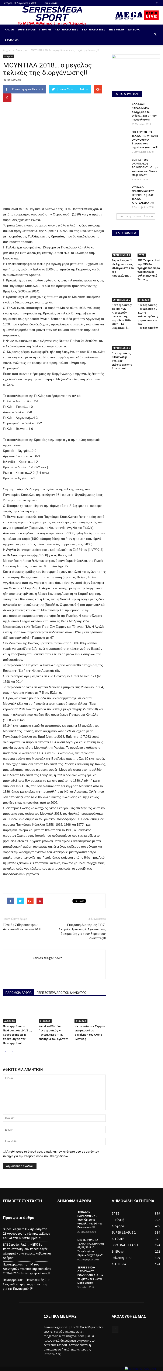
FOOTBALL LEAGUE (125, 1245)
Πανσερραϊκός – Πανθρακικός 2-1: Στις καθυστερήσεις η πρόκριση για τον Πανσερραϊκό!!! (17, 1035)
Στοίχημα (11, 39)
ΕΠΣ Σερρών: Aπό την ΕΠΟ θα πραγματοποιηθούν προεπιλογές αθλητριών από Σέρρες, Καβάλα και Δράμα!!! (27, 1251)
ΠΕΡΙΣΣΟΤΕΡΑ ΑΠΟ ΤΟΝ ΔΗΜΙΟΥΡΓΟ (61, 992)
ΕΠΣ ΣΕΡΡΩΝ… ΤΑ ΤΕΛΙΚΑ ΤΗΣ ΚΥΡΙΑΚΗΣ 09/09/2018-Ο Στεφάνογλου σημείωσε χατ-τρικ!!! (145, 140)
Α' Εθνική (118, 1239)
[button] (155, 35)
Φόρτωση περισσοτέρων (134, 216)
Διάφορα (134, 29)
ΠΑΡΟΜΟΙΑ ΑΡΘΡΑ (19, 992)
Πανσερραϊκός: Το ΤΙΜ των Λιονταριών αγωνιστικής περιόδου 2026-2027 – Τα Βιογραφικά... (122, 316)
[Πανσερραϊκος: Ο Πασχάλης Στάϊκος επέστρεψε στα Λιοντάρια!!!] (123, 342)
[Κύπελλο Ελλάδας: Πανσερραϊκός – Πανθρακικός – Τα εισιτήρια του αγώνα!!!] (54, 1012)
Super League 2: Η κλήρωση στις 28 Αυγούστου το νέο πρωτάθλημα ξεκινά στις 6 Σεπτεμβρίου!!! (26, 1233)
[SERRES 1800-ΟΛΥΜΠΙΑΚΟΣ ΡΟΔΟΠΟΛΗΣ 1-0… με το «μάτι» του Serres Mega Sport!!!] (120, 164)
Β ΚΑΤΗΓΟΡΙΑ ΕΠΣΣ (93, 29)
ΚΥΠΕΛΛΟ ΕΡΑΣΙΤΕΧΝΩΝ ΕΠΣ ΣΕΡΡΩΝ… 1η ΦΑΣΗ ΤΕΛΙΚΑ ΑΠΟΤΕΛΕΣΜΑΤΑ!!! (143, 195)
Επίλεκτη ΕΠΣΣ (122, 1258)
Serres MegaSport (47, 958)
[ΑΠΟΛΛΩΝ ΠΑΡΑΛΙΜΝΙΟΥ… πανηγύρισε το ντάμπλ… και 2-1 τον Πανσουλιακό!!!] (120, 108)
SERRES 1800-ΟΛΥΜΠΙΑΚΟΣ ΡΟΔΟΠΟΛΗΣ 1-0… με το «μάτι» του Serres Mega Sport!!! (145, 167)
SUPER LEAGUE (26, 29)
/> (123, 1369)
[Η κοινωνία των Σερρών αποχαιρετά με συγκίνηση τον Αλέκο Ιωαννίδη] (90, 1012)
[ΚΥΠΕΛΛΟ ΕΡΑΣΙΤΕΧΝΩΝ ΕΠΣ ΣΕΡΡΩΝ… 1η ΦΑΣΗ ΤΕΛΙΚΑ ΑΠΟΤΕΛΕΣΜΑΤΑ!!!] (120, 191)
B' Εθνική (118, 1251)
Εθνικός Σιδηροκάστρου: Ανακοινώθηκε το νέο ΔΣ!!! (22, 927)
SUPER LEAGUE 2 (121, 255)
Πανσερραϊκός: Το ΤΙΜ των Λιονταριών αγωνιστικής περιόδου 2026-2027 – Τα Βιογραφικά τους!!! (27, 1269)
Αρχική (9, 29)
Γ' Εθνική (118, 1220)
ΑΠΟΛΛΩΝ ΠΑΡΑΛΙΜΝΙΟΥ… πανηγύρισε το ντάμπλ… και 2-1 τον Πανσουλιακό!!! (144, 112)
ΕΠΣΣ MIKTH (116, 29)
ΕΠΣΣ (141, 255)
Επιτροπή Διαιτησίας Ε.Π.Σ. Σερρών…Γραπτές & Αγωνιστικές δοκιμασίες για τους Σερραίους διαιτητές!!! (82, 931)
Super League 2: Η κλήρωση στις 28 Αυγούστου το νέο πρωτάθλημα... (123, 268)
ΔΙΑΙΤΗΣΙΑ (119, 1264)
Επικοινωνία (51, 2)
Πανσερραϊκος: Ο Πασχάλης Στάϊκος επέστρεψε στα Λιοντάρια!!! (122, 361)
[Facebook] (157, 3)
